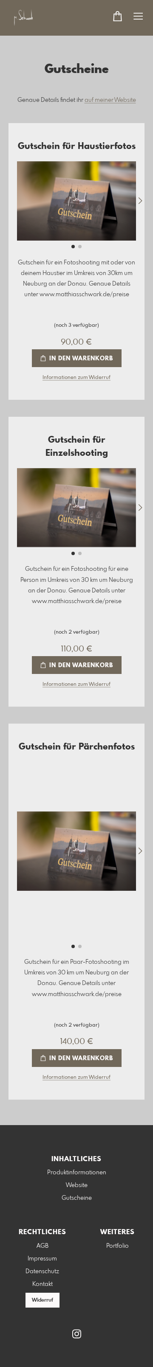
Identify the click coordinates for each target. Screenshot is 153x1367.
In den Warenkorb (80, 359)
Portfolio (117, 1246)
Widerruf (42, 1300)
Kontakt (42, 1284)
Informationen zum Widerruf (76, 377)
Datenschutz (42, 1271)
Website (77, 1185)
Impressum (42, 1259)
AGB (42, 1246)
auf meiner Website (110, 100)
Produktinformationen (76, 1173)
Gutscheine (77, 1198)
